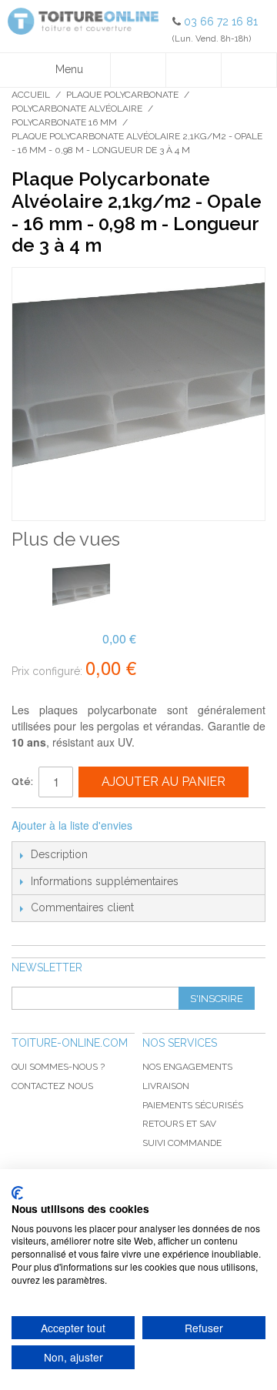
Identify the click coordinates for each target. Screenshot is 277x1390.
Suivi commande (182, 1143)
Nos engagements (187, 1066)
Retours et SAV (179, 1123)
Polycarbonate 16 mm (64, 122)
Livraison (165, 1086)
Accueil (31, 94)
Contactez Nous (52, 1086)
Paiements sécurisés (192, 1105)
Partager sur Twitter (195, 826)
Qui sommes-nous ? (58, 1066)
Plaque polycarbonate (122, 94)
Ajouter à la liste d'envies (72, 825)
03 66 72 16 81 (221, 21)
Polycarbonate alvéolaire (77, 108)
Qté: (22, 781)
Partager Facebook (165, 826)
